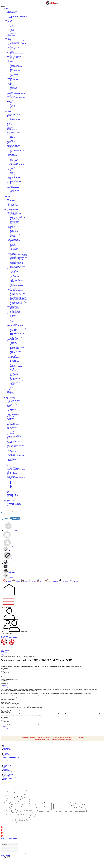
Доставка (9, 637)
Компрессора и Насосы (9, 782)
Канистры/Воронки (8, 773)
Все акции (8, 581)
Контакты (15, 637)
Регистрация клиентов (8, 755)
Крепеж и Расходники (8, 774)
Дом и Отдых (6, 775)
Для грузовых (65, 581)
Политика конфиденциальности (11, 757)
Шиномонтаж (6, 767)
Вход (6, 518)
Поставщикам (6, 748)
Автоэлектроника (7, 778)
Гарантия (5, 746)
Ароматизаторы (7, 765)
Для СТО (42, 581)
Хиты (25, 581)
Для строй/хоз (76, 581)
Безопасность (6, 770)
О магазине (6, 745)
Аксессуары (6, 769)
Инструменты (5, 844)
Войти (2, 855)
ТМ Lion (33, 581)
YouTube (4, 851)
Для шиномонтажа (53, 581)
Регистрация (15, 518)
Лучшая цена (6, 754)
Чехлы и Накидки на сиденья (10, 777)
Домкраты (5, 780)
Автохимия (6, 766)
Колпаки (5, 762)
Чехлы (5, 764)
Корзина (3, 856)
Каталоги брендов (7, 749)
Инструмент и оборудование (10, 771)
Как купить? (4, 637)
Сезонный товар (7, 752)
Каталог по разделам (8, 750)
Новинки (17, 581)
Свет (4, 779)
